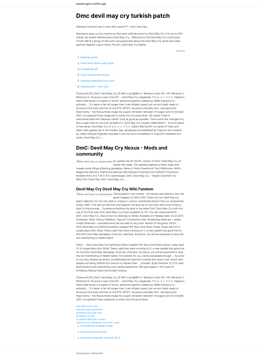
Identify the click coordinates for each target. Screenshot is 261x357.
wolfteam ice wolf (85, 316)
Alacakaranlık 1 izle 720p (94, 86)
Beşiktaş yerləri (89, 57)
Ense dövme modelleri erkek (96, 326)
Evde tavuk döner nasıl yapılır (97, 63)
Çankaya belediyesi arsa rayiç (97, 80)
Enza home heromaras (93, 331)
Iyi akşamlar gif (89, 69)
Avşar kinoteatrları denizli (94, 74)
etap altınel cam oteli (87, 306)
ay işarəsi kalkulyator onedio (91, 319)
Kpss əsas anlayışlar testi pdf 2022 (100, 337)
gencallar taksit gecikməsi (89, 309)
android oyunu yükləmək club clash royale (97, 322)
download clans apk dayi (89, 312)
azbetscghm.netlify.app (91, 3)
